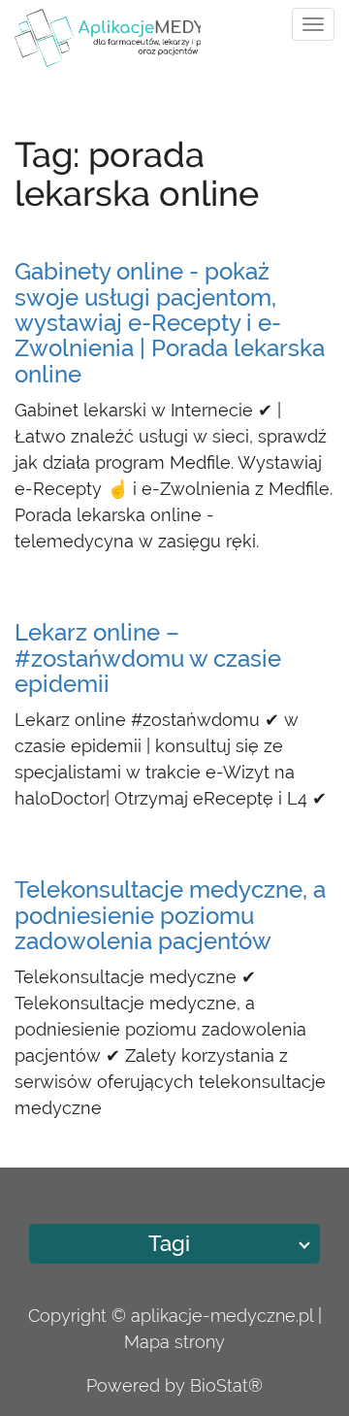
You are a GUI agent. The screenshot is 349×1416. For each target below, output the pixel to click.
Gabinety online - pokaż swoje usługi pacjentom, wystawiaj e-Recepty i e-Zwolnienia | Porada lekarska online (170, 322)
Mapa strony (174, 1342)
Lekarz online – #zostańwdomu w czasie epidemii (148, 658)
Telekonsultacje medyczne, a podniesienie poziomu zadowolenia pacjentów (170, 915)
